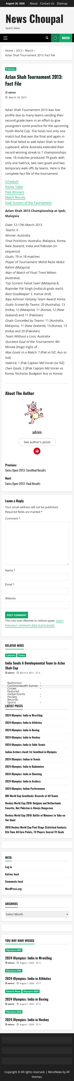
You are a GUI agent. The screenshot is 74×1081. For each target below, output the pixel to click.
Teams (21, 655)
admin (12, 92)
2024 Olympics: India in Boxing (22, 730)
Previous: (25, 468)
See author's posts (37, 442)
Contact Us (47, 3)
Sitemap (62, 3)
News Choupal (34, 18)
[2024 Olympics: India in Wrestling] (37, 950)
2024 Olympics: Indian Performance (25, 788)
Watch (66, 38)
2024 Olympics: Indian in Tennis (22, 759)
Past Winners (14, 192)
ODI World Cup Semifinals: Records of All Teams (31, 796)
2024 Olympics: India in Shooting (23, 774)
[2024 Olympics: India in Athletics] (37, 970)
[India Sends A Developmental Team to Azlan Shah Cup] (37, 655)
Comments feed (14, 881)
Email (9, 584)
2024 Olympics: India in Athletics (23, 722)
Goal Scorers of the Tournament (28, 203)
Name (10, 570)
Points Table (14, 187)
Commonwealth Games (22, 686)
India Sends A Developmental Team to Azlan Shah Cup (35, 665)
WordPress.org (13, 889)
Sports (11, 702)
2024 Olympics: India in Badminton (24, 766)
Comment (12, 518)
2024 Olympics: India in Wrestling (24, 715)
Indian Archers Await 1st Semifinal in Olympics (31, 752)
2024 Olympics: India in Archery (23, 781)
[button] (5, 38)
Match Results (15, 197)
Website (10, 598)
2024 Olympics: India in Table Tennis (25, 744)
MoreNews (55, 1072)
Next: (22, 481)
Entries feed (12, 874)
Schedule (11, 181)
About (34, 3)
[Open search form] (47, 38)
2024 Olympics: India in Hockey (22, 737)
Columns (10, 68)
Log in (8, 867)
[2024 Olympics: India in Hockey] (37, 1011)
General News (13, 991)
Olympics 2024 (13, 950)
